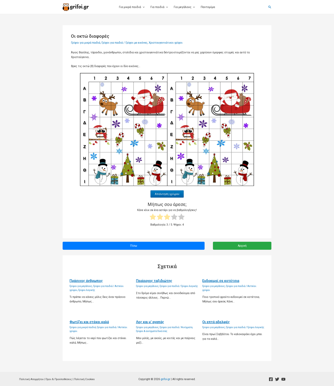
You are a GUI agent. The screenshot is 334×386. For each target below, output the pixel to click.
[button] (143, 7)
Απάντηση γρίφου (167, 194)
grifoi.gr (165, 379)
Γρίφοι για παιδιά (112, 42)
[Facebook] (271, 379)
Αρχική (242, 245)
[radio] (153, 217)
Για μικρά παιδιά (130, 7)
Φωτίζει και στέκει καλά (89, 322)
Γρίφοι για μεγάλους (81, 286)
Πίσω (133, 245)
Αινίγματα (186, 327)
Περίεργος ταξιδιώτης (154, 281)
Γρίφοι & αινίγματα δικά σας (151, 331)
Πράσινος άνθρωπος (86, 281)
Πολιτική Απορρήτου (31, 379)
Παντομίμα (208, 7)
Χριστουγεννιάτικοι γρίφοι (165, 42)
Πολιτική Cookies (84, 379)
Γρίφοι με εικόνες (136, 42)
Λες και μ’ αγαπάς (150, 322)
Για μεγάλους (182, 7)
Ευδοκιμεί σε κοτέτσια (220, 281)
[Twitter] (277, 379)
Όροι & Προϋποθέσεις (59, 379)
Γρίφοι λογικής (86, 290)
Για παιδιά (157, 7)
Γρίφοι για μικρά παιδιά (85, 42)
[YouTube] (283, 379)
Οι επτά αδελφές (216, 322)
